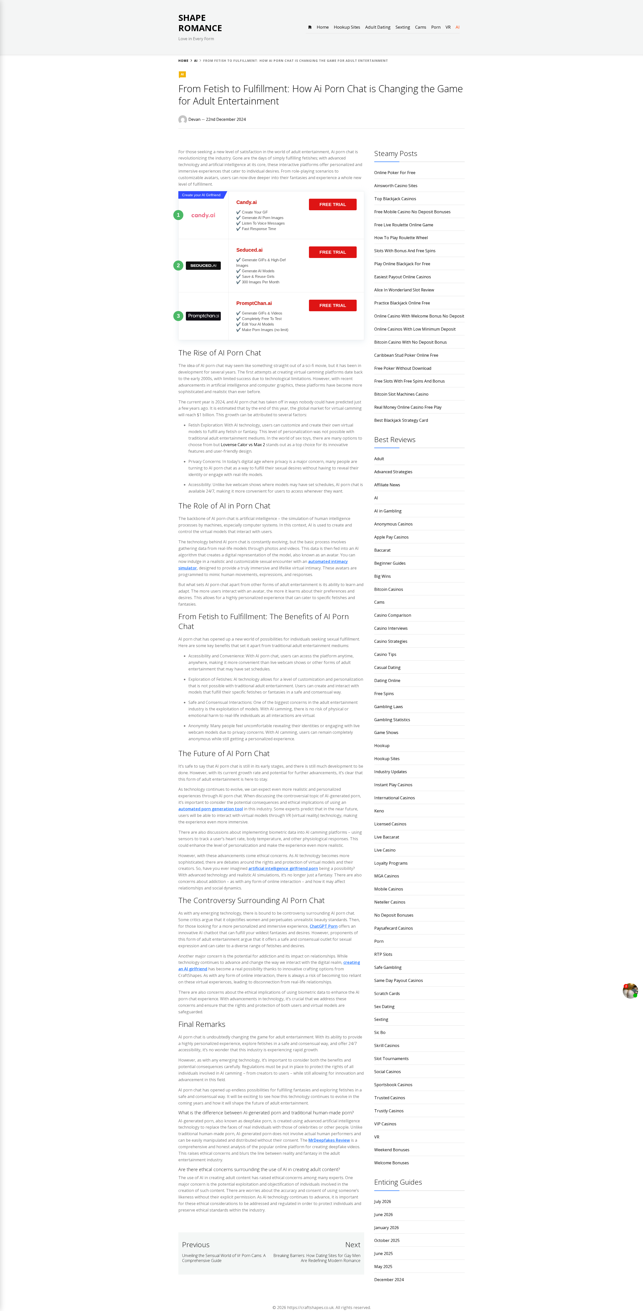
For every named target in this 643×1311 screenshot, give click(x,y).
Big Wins (382, 576)
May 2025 (383, 1266)
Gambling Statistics (392, 719)
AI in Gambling (388, 511)
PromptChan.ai (254, 303)
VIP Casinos (385, 1124)
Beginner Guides (390, 563)
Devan (194, 119)
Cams (420, 27)
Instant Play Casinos (393, 785)
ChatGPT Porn (324, 926)
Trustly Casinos (389, 1111)
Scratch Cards (387, 993)
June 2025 (383, 1253)
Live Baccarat (386, 837)
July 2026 (382, 1201)
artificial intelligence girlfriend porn (283, 868)
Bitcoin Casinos (388, 589)
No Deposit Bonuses (393, 915)
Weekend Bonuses (391, 1149)
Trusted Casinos (389, 1097)
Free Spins (384, 693)
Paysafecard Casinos (393, 928)
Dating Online (387, 680)
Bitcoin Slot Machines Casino (401, 394)
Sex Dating (384, 1006)
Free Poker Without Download (402, 368)
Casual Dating (387, 667)
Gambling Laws (388, 706)
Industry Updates (390, 771)
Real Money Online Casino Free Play (408, 407)
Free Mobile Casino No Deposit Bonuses (412, 212)
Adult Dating (378, 27)
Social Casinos (387, 1071)
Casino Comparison (392, 615)
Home (323, 27)
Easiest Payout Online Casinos (402, 277)
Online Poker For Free (394, 172)
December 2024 (389, 1279)
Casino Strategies (390, 641)
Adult (379, 458)
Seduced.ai (249, 250)
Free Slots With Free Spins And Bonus (409, 381)
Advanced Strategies (393, 472)
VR (448, 27)
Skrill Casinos (386, 1045)
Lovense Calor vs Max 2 (243, 444)
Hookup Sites (347, 27)
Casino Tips (385, 654)
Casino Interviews (391, 628)
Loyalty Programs (391, 863)
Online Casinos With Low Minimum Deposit (415, 329)
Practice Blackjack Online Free (402, 303)
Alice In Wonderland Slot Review (404, 290)
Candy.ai (246, 202)
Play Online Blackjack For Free (402, 264)
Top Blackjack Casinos (395, 198)
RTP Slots (383, 954)
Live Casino (385, 850)
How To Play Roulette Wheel (401, 237)
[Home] (310, 27)
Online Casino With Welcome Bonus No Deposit (419, 316)
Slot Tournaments (391, 1058)
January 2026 (386, 1227)
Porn (436, 27)
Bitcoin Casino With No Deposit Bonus (410, 342)
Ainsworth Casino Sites (395, 185)
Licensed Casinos (390, 824)
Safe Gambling (388, 967)
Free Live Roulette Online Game (403, 225)
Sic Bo (380, 1032)
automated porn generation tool (210, 809)
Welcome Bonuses (391, 1163)
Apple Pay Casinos (391, 537)
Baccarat (382, 550)
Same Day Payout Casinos (398, 980)
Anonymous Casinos (393, 524)
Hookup (382, 745)
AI (458, 27)
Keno (379, 811)
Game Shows (386, 732)
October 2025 (387, 1240)
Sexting (403, 27)
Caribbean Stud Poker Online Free (406, 355)
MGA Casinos (386, 876)
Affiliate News (387, 485)
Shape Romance (200, 23)
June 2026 (383, 1214)
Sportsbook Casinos (393, 1084)
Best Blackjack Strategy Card (401, 420)
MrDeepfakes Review (329, 1140)
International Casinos (394, 798)
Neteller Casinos (389, 902)
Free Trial (332, 204)
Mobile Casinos (388, 889)
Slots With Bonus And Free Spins (405, 250)
